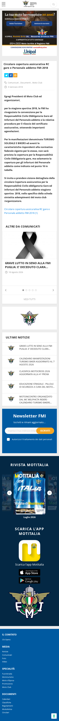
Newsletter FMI (29, 416)
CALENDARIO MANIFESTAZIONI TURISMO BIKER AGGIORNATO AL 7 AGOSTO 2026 (37, 361)
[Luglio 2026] (29, 492)
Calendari (6, 699)
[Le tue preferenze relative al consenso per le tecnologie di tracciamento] (54, 716)
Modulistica (7, 709)
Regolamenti (7, 705)
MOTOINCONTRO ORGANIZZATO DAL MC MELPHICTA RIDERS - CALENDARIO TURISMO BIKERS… (35, 399)
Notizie (5, 651)
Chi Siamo (6, 639)
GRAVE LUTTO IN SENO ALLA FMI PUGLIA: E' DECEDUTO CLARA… (28, 265)
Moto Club (37, 82)
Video (4, 661)
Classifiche (6, 702)
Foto (4, 658)
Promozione (7, 683)
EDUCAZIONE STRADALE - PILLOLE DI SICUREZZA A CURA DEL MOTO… (37, 385)
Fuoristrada (7, 673)
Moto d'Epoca (8, 680)
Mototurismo (8, 677)
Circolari (5, 712)
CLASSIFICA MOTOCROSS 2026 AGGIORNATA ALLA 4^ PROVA (34, 373)
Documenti (25, 82)
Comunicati (13, 82)
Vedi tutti (29, 299)
